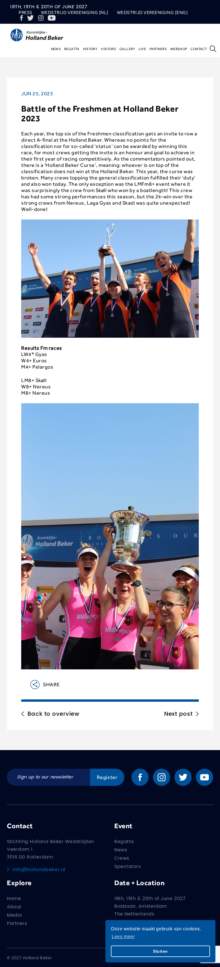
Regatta (72, 49)
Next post (178, 714)
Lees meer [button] (123, 936)
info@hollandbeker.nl (38, 869)
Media (14, 915)
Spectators (127, 866)
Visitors (108, 49)
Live (142, 49)
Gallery (127, 49)
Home (14, 898)
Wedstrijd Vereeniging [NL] (74, 12)
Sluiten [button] (160, 951)
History (90, 49)
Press (25, 12)
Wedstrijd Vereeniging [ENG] (152, 12)
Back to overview (54, 714)
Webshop (178, 49)
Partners (158, 49)
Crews (121, 858)
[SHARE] (30, 684)
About (14, 907)
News (56, 49)
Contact (198, 49)
